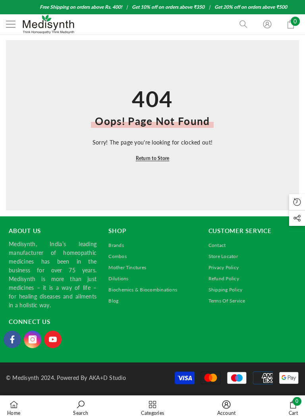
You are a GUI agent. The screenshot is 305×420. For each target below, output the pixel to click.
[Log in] (267, 24)
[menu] (10, 24)
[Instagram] (32, 339)
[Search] (243, 24)
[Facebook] (12, 339)
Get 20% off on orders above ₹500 (250, 7)
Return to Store (153, 158)
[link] (80, 407)
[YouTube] (53, 339)
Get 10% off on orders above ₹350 (168, 7)
